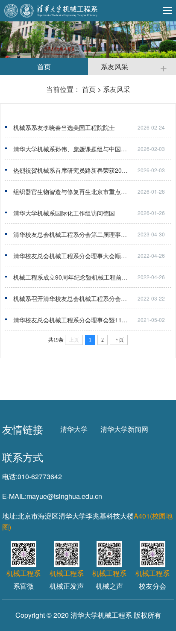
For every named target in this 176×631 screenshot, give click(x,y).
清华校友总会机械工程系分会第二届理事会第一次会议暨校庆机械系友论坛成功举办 (92, 234)
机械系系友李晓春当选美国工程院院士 (64, 127)
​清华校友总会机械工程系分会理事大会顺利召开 (76, 255)
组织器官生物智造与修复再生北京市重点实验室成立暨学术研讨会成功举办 (92, 191)
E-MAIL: (14, 496)
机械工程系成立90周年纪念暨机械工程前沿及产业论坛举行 (91, 277)
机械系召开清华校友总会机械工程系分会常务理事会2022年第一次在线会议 (92, 298)
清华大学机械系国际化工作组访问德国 (64, 213)
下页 (119, 340)
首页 (89, 89)
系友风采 (116, 89)
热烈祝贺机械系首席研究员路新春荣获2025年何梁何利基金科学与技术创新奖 (92, 170)
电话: (10, 476)
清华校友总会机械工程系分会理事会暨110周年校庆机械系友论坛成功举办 (92, 320)
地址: (10, 516)
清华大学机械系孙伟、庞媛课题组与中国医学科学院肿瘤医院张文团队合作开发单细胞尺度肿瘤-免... (92, 148)
